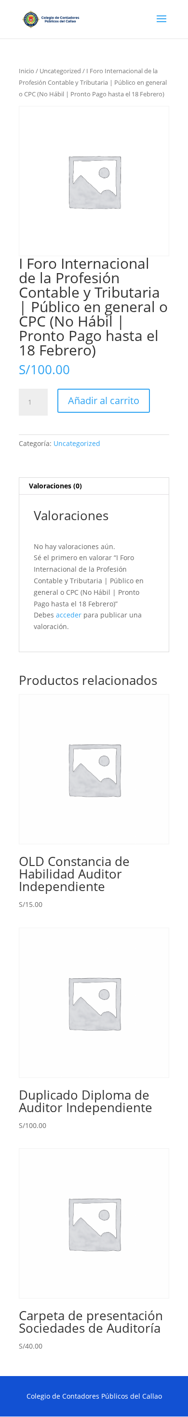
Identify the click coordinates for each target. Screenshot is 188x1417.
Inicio (26, 70)
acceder (68, 614)
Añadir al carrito (103, 400)
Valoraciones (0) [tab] (55, 485)
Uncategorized (60, 70)
